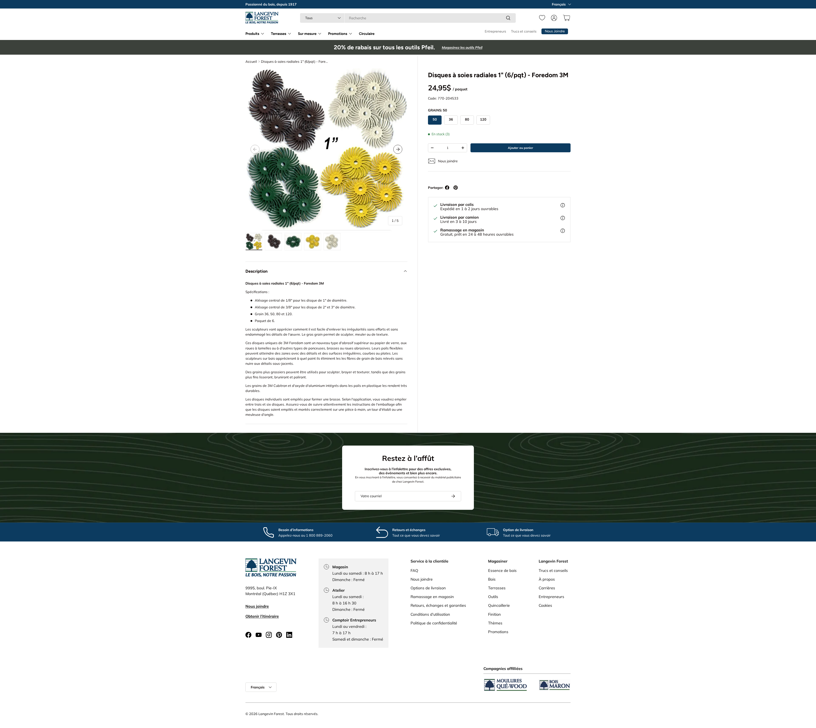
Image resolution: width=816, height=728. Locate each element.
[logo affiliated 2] (554, 685)
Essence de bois (502, 570)
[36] (451, 120)
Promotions (337, 33)
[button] (566, 18)
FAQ (414, 570)
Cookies (545, 605)
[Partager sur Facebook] (447, 187)
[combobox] (408, 18)
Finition (494, 614)
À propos (547, 579)
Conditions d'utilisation (430, 614)
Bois (492, 579)
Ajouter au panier (520, 148)
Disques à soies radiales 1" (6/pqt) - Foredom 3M (295, 61)
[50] (435, 120)
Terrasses (278, 33)
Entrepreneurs (495, 31)
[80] (467, 120)
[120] (483, 120)
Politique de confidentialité (434, 622)
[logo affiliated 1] (505, 685)
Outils (493, 596)
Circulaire (366, 33)
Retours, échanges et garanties (438, 605)
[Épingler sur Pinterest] (455, 187)
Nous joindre (257, 606)
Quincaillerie (499, 605)
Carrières (547, 587)
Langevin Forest (271, 714)
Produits (252, 33)
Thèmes (495, 622)
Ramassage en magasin (432, 596)
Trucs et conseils (523, 31)
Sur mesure (307, 33)
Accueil (251, 61)
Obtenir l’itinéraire (262, 616)
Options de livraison (428, 587)
